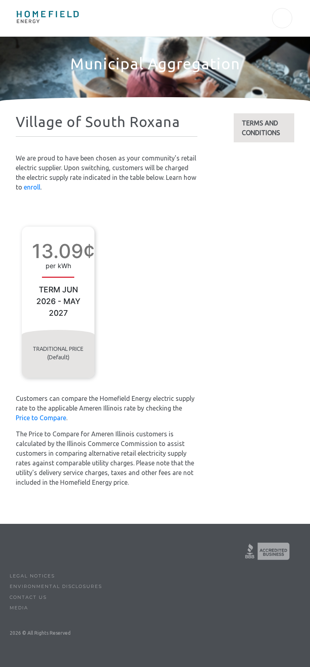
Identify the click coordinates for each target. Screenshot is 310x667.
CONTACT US (28, 597)
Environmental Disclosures (56, 586)
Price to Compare (41, 417)
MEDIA (19, 608)
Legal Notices (32, 576)
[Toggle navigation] (282, 18)
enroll (32, 187)
